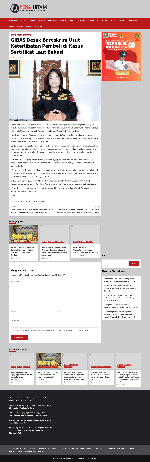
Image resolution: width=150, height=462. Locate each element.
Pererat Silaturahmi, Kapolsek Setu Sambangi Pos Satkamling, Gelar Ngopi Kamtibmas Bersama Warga (78, 209)
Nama (14, 311)
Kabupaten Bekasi (32, 201)
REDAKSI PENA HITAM (34, 26)
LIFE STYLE (81, 20)
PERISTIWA (52, 20)
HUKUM (63, 20)
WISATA (20, 26)
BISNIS (71, 20)
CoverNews (81, 458)
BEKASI (32, 20)
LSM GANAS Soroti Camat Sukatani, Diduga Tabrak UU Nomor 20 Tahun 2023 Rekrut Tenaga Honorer (32, 209)
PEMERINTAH (132, 20)
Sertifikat (42, 201)
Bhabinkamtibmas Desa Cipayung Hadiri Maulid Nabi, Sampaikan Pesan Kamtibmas (120, 280)
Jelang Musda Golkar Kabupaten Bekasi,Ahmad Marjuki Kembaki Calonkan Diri (85, 250)
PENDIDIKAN (93, 20)
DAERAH (23, 20)
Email (58, 311)
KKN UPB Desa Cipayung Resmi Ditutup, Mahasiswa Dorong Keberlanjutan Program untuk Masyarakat (54, 251)
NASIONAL (13, 20)
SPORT (112, 20)
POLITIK (103, 20)
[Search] (139, 21)
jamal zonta (16, 57)
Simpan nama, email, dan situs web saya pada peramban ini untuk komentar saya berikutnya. (50, 330)
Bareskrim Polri (20, 201)
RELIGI (11, 26)
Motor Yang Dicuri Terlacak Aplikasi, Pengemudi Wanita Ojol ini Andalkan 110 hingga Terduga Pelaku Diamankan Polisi (119, 314)
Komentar (15, 281)
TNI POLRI (41, 20)
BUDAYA (121, 20)
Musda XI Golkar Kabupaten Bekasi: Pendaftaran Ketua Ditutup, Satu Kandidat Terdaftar (22, 251)
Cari (104, 255)
